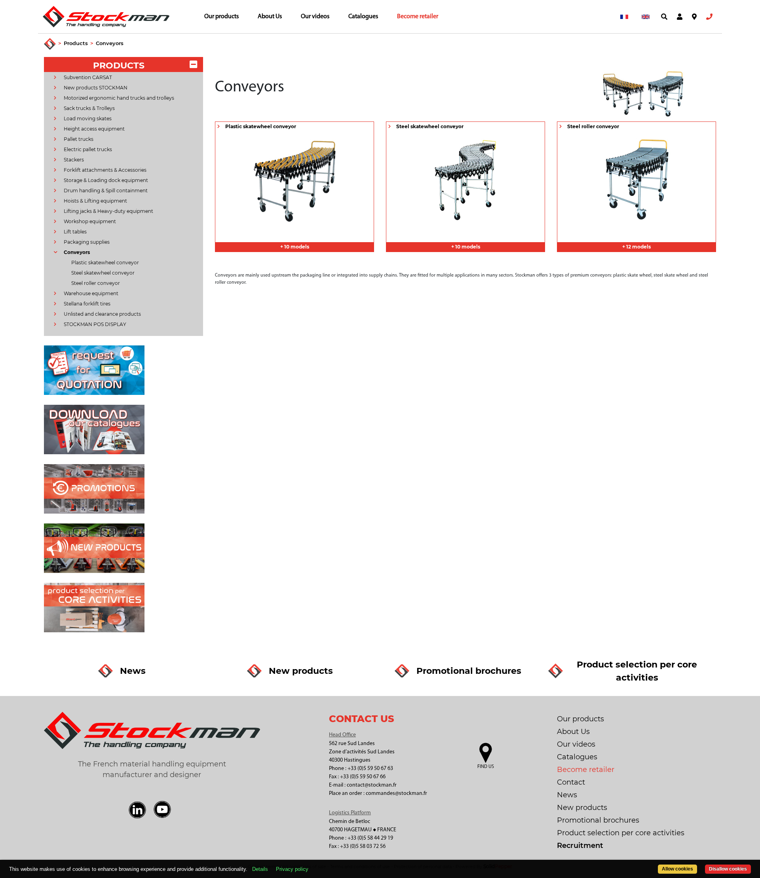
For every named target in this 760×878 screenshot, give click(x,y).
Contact (571, 782)
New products (582, 807)
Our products (221, 16)
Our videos (315, 16)
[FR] (624, 16)
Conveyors (110, 43)
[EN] (645, 16)
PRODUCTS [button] (118, 65)
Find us (485, 766)
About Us (270, 16)
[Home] (50, 44)
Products (76, 43)
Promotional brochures (598, 820)
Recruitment (580, 845)
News (567, 795)
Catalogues (363, 16)
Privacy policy (292, 869)
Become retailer (417, 16)
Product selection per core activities (620, 833)
